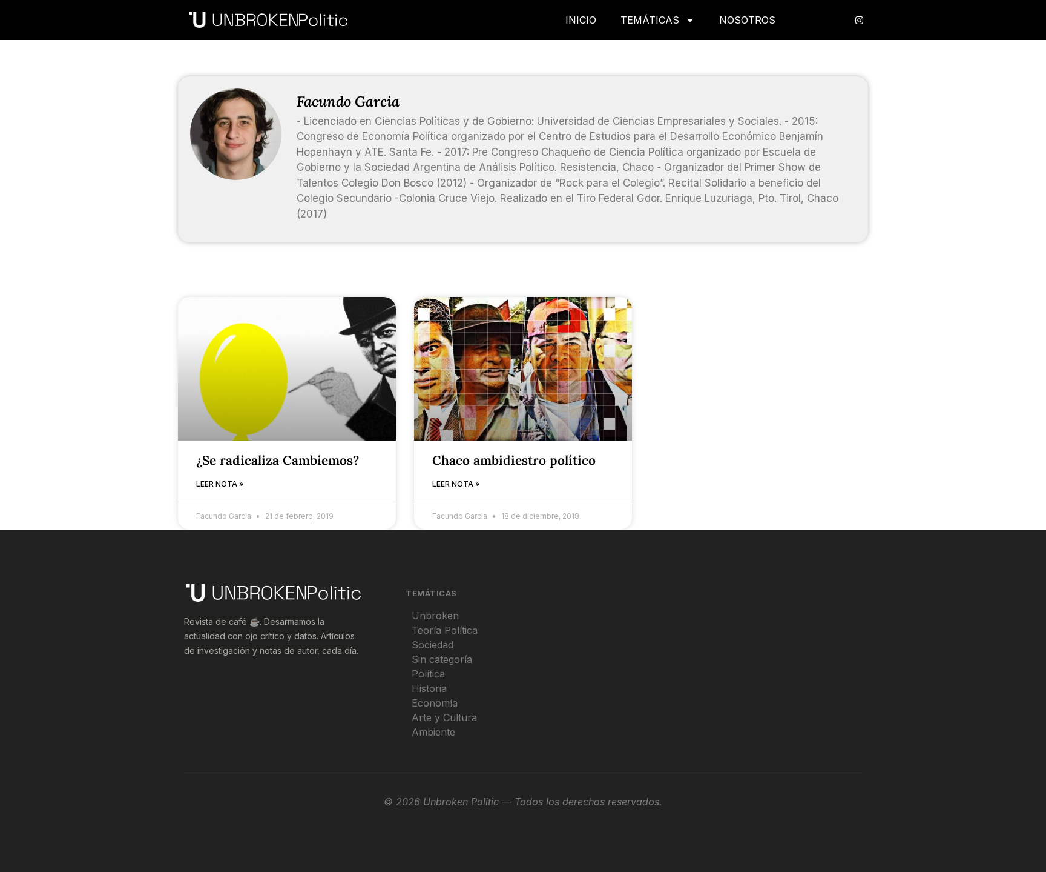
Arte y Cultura (444, 717)
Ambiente (433, 732)
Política (428, 674)
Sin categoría (442, 659)
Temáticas (649, 20)
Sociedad (432, 645)
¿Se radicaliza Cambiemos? (277, 460)
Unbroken (435, 616)
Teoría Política (445, 630)
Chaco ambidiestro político (514, 460)
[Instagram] (859, 20)
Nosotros (747, 20)
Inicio (580, 20)
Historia (429, 688)
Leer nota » (219, 483)
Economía (435, 703)
